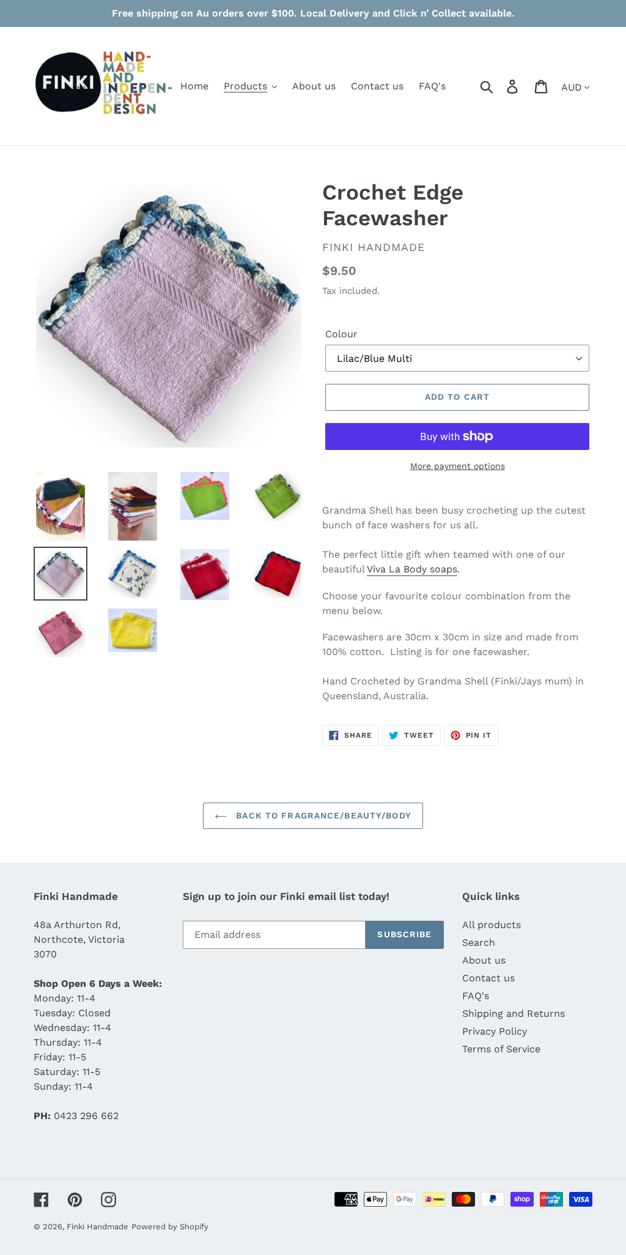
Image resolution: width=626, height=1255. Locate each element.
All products (491, 925)
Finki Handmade (97, 1226)
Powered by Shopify (169, 1226)
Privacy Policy (494, 1031)
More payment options (457, 466)
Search (478, 942)
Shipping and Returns (513, 1013)
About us (484, 960)
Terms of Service (501, 1049)
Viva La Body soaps (412, 569)
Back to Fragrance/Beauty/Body (322, 815)
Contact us (488, 978)
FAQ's (475, 996)
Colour (341, 334)
